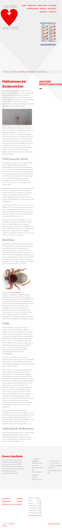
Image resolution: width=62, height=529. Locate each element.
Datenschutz (6, 501)
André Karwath (16, 292)
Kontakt (19, 501)
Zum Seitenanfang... (53, 523)
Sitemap (20, 498)
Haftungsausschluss (9, 504)
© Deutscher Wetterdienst (35, 515)
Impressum (6, 498)
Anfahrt (19, 504)
